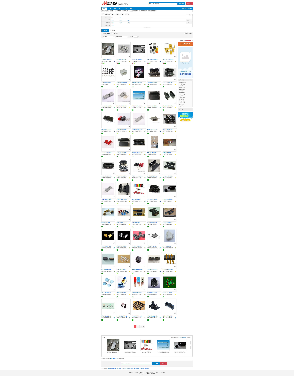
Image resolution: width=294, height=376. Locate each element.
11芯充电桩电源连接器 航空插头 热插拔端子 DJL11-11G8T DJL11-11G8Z (152, 106)
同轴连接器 (124, 368)
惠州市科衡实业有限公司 (168, 247)
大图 (109, 33)
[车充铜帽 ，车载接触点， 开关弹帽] (113, 345)
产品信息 (105, 30)
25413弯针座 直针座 (167, 246)
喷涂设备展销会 (105, 10)
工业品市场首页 (104, 14)
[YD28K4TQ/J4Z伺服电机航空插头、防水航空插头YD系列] (180, 345)
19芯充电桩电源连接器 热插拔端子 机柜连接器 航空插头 (152, 222)
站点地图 (147, 372)
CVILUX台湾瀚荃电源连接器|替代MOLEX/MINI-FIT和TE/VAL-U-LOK (122, 59)
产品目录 (111, 14)
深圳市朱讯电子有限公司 (122, 318)
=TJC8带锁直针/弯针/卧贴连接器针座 (106, 82)
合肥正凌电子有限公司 (167, 201)
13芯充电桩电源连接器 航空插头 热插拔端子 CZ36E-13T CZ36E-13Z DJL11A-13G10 (122, 152)
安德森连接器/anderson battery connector (122, 222)
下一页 (142, 326)
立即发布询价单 (113, 358)
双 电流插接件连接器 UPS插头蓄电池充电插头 (137, 292)
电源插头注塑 (182, 87)
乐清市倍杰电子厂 (105, 84)
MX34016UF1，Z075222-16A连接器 (152, 129)
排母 (146, 368)
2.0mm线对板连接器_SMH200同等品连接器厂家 (122, 269)
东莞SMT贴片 (182, 94)
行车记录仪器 (182, 101)
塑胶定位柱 (181, 99)
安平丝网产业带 (118, 10)
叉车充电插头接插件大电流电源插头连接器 (122, 292)
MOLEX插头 (181, 104)
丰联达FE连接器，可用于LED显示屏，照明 (106, 246)
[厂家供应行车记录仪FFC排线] (163, 345)
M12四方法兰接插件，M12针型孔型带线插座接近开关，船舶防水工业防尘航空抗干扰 (168, 152)
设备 (115, 8)
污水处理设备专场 (143, 10)
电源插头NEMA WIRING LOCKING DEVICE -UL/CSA (152, 59)
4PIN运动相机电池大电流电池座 (106, 269)
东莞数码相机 (182, 84)
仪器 (131, 8)
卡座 (120, 368)
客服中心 (142, 372)
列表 (105, 33)
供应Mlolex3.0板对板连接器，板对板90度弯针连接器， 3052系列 (168, 316)
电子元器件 (116, 14)
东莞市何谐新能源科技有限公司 (122, 294)
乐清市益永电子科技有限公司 (122, 84)
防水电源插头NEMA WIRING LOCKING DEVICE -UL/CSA (168, 59)
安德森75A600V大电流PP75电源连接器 (137, 176)
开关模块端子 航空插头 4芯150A (122, 176)
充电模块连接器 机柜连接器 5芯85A (152, 176)
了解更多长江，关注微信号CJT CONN (168, 292)
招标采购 (190, 8)
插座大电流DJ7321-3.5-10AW (106, 129)
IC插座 (114, 368)
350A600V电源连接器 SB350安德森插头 (122, 106)
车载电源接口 (182, 89)
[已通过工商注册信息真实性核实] (103, 63)
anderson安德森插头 (136, 199)
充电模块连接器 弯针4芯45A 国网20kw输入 (122, 199)
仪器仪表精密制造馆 (134, 10)
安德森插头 (181, 106)
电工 (120, 8)
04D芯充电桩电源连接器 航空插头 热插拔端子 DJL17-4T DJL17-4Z (168, 106)
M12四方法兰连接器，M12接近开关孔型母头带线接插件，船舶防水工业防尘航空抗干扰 (152, 152)
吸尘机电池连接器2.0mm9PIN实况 (168, 222)
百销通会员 (115, 33)
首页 (104, 8)
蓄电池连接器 (182, 92)
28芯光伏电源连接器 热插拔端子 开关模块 (137, 152)
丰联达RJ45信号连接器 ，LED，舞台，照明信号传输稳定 (122, 246)
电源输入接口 (182, 97)
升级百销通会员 (183, 337)
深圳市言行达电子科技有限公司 (137, 107)
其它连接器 (136, 368)
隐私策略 (152, 372)
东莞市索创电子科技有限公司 (137, 84)
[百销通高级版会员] (102, 63)
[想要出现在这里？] (185, 62)
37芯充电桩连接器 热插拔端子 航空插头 (168, 82)
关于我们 (131, 372)
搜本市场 (181, 4)
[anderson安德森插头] (147, 345)
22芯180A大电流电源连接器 (152, 199)
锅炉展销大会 (125, 10)
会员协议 (157, 372)
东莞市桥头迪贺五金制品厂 (106, 61)
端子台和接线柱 (130, 368)
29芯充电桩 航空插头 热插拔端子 (106, 176)
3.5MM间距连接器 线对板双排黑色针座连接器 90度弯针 (137, 269)
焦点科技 (149, 373)
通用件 (111, 10)
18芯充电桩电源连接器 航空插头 (168, 176)
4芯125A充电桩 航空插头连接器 (168, 129)
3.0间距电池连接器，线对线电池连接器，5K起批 (152, 316)
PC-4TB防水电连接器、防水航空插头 (106, 222)
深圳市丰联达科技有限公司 (106, 247)
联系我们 (136, 372)
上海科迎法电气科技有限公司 (152, 154)
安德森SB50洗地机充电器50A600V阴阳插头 (137, 82)
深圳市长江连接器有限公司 (122, 271)
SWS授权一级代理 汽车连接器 (137, 246)
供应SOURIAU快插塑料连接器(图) (137, 59)
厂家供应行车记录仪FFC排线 (137, 106)
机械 (109, 8)
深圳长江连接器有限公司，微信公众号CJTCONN (106, 316)
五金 (126, 8)
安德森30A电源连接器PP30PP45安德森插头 (122, 129)
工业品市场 (123, 4)
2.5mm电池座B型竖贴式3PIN (152, 269)
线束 (148, 368)
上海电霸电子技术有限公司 (122, 61)
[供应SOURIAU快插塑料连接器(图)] (130, 345)
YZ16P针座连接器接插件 (122, 82)
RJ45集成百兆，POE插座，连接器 (122, 316)
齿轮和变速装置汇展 (152, 10)
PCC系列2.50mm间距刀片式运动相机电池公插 (168, 269)
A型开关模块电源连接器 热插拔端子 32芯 (152, 82)
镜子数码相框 (182, 102)
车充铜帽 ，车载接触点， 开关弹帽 (106, 59)
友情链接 (163, 372)
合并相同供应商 (188, 33)
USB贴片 (181, 86)
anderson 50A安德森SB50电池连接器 (106, 152)
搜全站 (189, 4)
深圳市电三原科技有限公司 (152, 84)
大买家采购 (184, 8)
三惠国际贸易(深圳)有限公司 (137, 247)
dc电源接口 (181, 91)
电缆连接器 (110, 368)
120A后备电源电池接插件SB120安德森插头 (106, 106)
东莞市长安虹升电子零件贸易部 (168, 224)
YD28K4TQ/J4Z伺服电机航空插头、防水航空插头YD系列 (168, 199)
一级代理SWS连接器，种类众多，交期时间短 (152, 246)
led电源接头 (181, 96)
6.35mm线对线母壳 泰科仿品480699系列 (106, 292)
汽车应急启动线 (182, 82)
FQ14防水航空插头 (136, 222)
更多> (190, 80)
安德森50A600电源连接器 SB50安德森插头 (106, 199)
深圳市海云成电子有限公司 (137, 271)
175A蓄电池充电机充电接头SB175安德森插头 (137, 129)
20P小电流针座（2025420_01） (152, 292)
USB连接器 (141, 368)
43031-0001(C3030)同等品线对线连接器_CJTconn (137, 316)
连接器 (122, 14)
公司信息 (112, 30)
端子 (118, 368)
